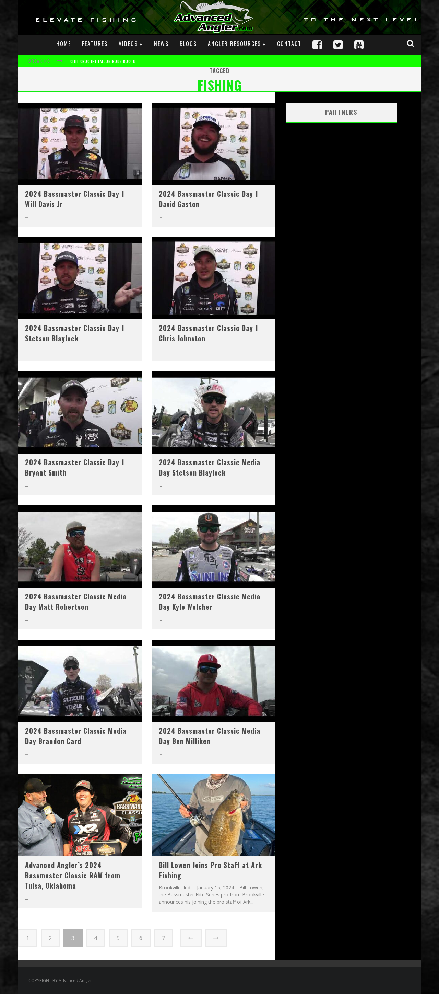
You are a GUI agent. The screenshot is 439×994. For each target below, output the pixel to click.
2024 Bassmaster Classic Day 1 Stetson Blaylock (74, 333)
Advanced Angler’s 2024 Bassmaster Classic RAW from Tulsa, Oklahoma (72, 875)
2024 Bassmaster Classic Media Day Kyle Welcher (209, 601)
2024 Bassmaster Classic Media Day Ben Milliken (209, 735)
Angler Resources (234, 43)
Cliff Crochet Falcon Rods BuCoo (103, 61)
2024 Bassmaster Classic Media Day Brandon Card (76, 735)
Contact (289, 43)
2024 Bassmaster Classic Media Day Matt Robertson (76, 601)
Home (63, 43)
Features (95, 43)
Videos (128, 43)
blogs (188, 43)
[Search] (411, 43)
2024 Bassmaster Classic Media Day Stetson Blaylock (209, 467)
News (161, 43)
